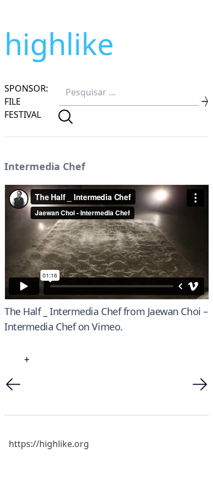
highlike (59, 43)
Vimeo (106, 326)
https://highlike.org (49, 444)
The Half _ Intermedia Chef (62, 311)
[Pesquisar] (65, 116)
